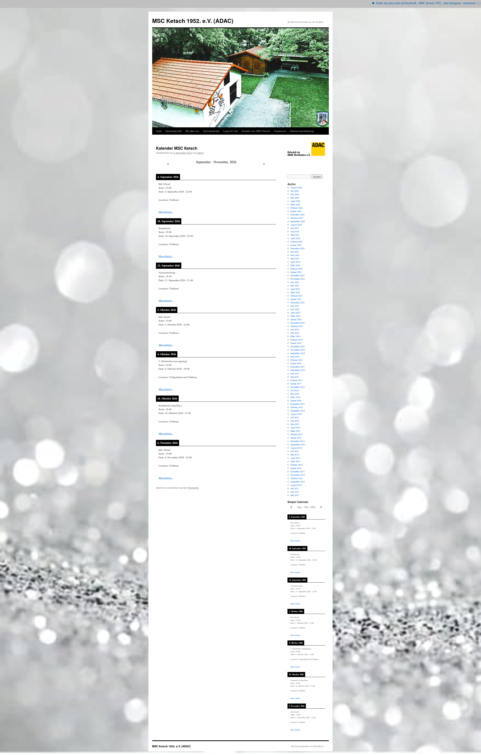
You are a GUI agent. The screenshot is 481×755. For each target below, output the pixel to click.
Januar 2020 (295, 319)
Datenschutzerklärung (302, 131)
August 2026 (296, 187)
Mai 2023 (294, 285)
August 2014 (296, 447)
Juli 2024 (294, 251)
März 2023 (295, 292)
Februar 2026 (296, 207)
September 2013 (297, 481)
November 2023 (297, 278)
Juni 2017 (294, 373)
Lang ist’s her (230, 131)
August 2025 (296, 224)
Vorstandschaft (173, 131)
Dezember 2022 (297, 302)
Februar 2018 (296, 359)
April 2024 (295, 261)
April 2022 (295, 312)
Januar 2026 (295, 211)
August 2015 (296, 413)
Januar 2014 (295, 468)
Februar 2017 (296, 380)
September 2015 (297, 410)
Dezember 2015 (297, 403)
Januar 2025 (295, 244)
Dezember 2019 (297, 322)
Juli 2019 (294, 329)
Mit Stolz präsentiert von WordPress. (307, 746)
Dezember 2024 (297, 248)
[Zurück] (168, 164)
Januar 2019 (295, 342)
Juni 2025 (294, 231)
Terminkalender (211, 131)
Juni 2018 (294, 356)
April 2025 (295, 238)
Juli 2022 (294, 305)
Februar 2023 (296, 295)
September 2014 (297, 444)
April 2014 (295, 457)
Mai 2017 (294, 376)
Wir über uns (192, 131)
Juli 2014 (294, 451)
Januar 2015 (295, 437)
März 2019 (295, 336)
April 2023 (295, 288)
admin (200, 152)
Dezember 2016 (297, 386)
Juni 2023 (294, 282)
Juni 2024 (294, 255)
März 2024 (295, 265)
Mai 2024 (294, 258)
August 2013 (296, 484)
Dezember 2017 (297, 366)
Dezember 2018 (297, 346)
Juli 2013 (294, 488)
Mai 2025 (294, 234)
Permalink (193, 487)
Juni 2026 (294, 194)
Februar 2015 (296, 434)
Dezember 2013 (297, 471)
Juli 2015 (294, 417)
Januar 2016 (295, 400)
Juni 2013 (294, 491)
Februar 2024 (296, 268)
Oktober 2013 (296, 478)
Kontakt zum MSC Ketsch (256, 131)
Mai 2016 (294, 393)
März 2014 (295, 461)
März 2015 (295, 430)
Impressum (280, 131)
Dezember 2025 (297, 214)
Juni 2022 (294, 309)
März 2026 (295, 204)
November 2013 (297, 474)
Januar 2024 (295, 271)
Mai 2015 (294, 424)
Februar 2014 (296, 464)
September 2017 (297, 369)
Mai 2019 (294, 332)
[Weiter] (264, 164)
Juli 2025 (294, 228)
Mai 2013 (294, 495)
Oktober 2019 (296, 326)
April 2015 (295, 427)
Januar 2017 (295, 383)
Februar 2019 (296, 339)
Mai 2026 (294, 197)
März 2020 (295, 315)
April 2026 (295, 200)
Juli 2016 (294, 390)
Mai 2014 (294, 454)
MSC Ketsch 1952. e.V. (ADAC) (192, 21)
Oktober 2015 (296, 407)
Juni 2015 (294, 420)
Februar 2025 (296, 241)
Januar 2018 (295, 363)
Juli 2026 (294, 190)
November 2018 (297, 349)
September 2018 (297, 353)
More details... (166, 212)
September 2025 (297, 221)
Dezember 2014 (297, 440)
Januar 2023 (295, 298)
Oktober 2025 (296, 217)
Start (159, 131)
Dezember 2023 (297, 275)
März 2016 (295, 397)
